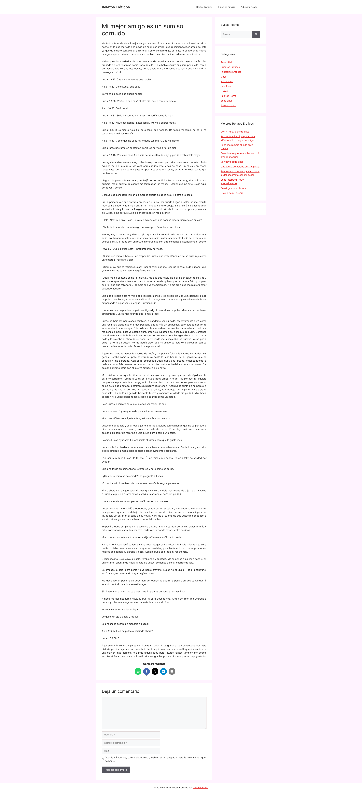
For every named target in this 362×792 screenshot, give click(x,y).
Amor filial (226, 62)
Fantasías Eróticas (231, 71)
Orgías (224, 91)
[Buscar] (256, 34)
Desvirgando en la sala (233, 188)
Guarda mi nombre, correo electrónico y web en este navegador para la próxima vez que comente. (155, 759)
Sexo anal (226, 100)
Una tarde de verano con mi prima (240, 166)
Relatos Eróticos (116, 7)
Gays (223, 76)
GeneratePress (200, 787)
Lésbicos (226, 86)
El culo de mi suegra (232, 193)
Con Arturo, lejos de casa (235, 131)
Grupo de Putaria (226, 7)
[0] (146, 671)
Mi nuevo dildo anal (232, 161)
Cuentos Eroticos (230, 67)
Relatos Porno (228, 95)
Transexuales (228, 105)
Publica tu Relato (249, 7)
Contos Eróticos (204, 7)
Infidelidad (227, 81)
